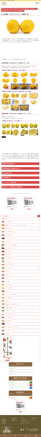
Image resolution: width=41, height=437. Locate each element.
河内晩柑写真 (21, 10)
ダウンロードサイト (8, 155)
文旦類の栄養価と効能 (25, 8)
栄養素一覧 (13, 397)
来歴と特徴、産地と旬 (5, 8)
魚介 (25, 436)
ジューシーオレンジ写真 (12, 10)
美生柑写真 (4, 10)
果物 (15, 436)
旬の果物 (12, 385)
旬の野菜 (12, 382)
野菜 (5, 436)
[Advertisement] (20, 50)
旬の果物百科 (5, 216)
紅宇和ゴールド (33, 8)
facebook (36, 3)
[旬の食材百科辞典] (4, 4)
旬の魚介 (12, 387)
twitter (38, 3)
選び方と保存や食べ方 (15, 8)
